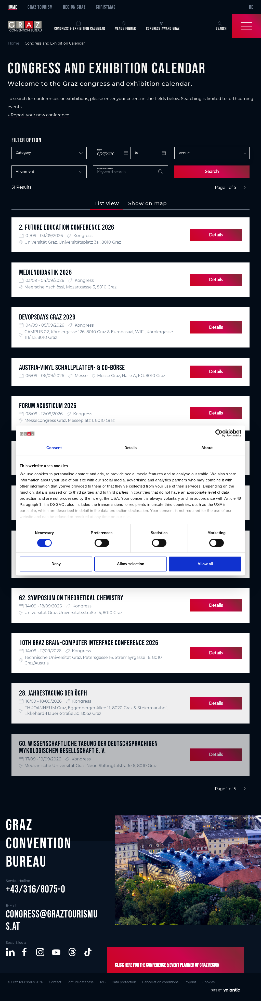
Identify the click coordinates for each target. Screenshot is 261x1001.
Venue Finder (125, 28)
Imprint (190, 982)
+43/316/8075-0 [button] (35, 889)
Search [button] (221, 28)
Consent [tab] (54, 448)
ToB (103, 982)
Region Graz (74, 7)
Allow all (205, 564)
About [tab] (207, 448)
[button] (10, 952)
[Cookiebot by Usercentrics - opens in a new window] (219, 433)
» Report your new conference (38, 115)
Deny (56, 564)
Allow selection (130, 564)
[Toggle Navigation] (246, 26)
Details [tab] (130, 448)
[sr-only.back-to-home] (28, 26)
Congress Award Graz (163, 28)
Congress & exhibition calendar (79, 28)
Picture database (81, 982)
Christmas (105, 7)
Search (212, 171)
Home (12, 7)
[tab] (107, 203)
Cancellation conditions (160, 982)
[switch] (102, 543)
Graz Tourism (40, 7)
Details (216, 234)
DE (251, 7)
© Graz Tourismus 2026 (25, 982)
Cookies (208, 982)
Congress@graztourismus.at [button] (52, 920)
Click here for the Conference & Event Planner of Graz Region (167, 965)
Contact (55, 982)
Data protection (124, 982)
